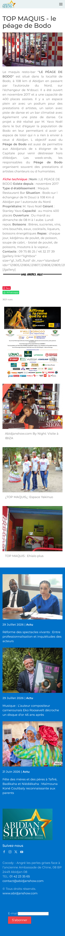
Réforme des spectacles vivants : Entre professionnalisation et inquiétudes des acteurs (32, 636)
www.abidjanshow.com (20, 893)
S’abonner (19, 920)
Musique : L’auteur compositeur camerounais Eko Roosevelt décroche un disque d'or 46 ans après (30, 710)
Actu (29, 624)
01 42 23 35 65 (20, 876)
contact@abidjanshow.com (23, 881)
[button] (60, 4)
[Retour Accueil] (9, 4)
